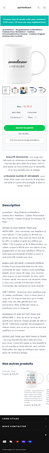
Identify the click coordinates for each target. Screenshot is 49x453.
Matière (16, 112)
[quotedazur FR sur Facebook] (45, 434)
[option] (24, 63)
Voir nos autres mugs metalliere (24, 140)
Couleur (32, 112)
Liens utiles (10, 418)
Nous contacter (14, 426)
